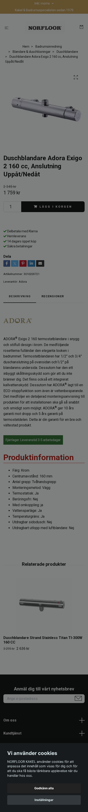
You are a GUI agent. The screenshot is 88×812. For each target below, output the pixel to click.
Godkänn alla (44, 788)
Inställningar (44, 800)
